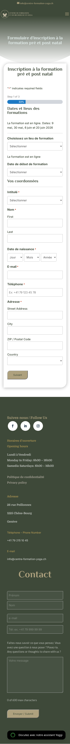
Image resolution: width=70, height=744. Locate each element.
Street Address (17, 308)
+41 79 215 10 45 (17, 540)
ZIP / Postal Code (19, 339)
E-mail (12, 266)
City (10, 324)
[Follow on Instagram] (38, 426)
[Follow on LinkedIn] (25, 426)
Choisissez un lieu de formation (30, 138)
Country (12, 354)
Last (10, 232)
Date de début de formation (27, 164)
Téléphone (16, 284)
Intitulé (13, 192)
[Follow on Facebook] (13, 426)
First (10, 216)
